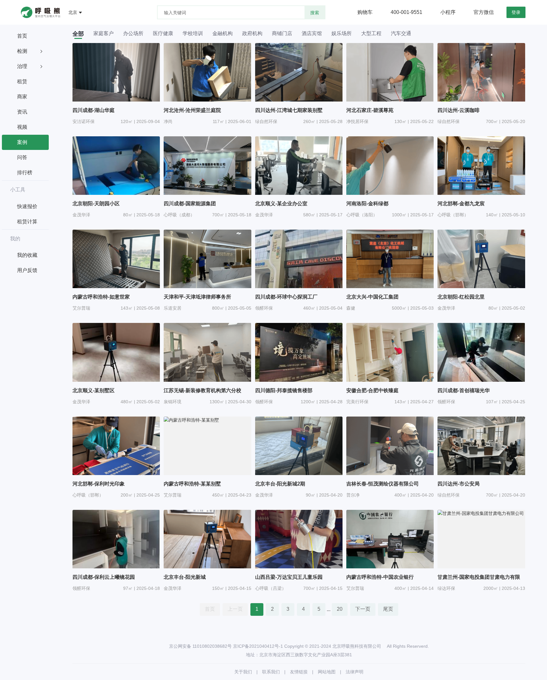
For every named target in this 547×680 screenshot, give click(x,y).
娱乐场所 (341, 33)
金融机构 (222, 33)
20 (340, 609)
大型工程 (371, 33)
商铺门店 (282, 33)
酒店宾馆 (312, 33)
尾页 (388, 609)
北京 (72, 12)
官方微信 (484, 12)
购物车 (365, 12)
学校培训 (193, 33)
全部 (78, 34)
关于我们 (243, 671)
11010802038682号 (212, 646)
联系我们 (271, 671)
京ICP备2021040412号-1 (258, 646)
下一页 (362, 609)
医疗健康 (163, 33)
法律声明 (354, 671)
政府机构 (252, 33)
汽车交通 (401, 33)
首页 (210, 609)
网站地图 (327, 671)
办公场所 (133, 33)
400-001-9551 (406, 12)
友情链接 (299, 671)
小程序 (448, 12)
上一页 (235, 609)
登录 (516, 12)
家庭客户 (103, 33)
